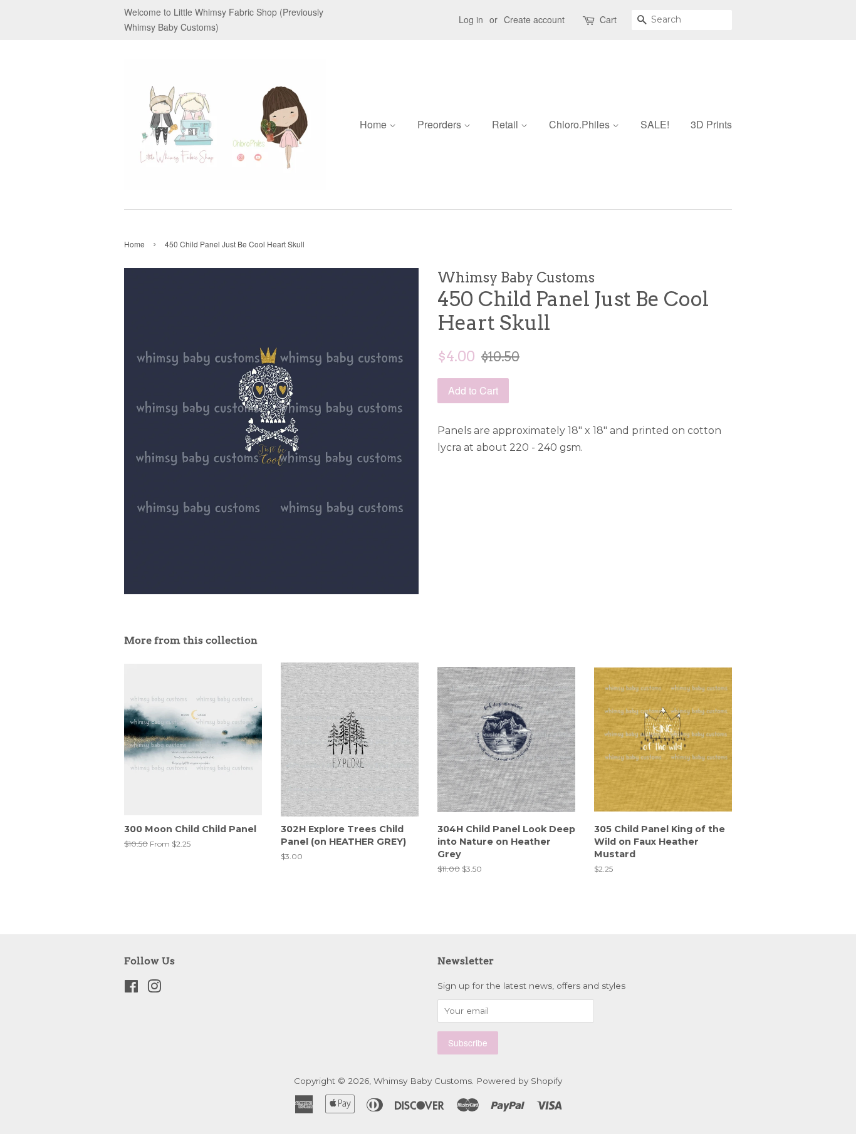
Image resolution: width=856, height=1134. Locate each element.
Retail (506, 124)
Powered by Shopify (519, 1081)
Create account (534, 19)
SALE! (654, 124)
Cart (608, 19)
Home (374, 124)
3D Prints (711, 124)
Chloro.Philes (580, 124)
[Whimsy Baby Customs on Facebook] (131, 989)
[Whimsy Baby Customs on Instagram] (154, 989)
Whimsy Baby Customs (422, 1081)
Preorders (440, 124)
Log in (471, 19)
